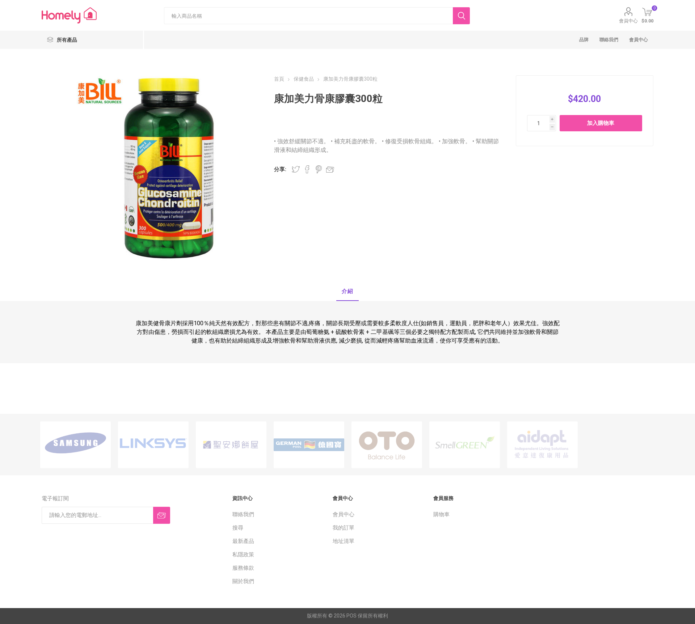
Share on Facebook (307, 169)
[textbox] (308, 15)
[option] (75, 444)
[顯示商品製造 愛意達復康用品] (542, 444)
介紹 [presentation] (347, 291)
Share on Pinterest (319, 169)
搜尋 (237, 528)
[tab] (347, 292)
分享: (280, 169)
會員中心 (628, 21)
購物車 (441, 514)
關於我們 (243, 581)
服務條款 (243, 568)
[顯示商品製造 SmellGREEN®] (464, 444)
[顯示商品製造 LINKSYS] (153, 444)
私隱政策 (243, 554)
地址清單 (343, 541)
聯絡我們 (243, 514)
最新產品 (243, 541)
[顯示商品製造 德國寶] (309, 444)
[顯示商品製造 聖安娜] (231, 444)
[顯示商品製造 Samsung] (75, 444)
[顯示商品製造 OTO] (386, 444)
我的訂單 (343, 528)
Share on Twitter (296, 169)
